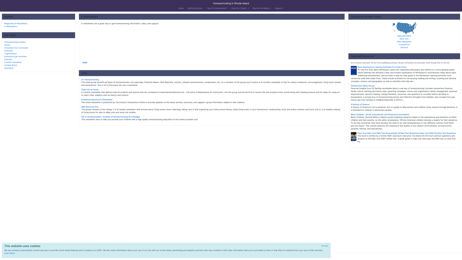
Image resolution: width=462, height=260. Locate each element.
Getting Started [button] (195, 8)
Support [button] (278, 8)
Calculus (8, 59)
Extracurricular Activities (15, 56)
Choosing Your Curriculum (16, 48)
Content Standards (13, 62)
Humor (7, 45)
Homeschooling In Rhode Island (231, 3)
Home (181, 8)
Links (84, 62)
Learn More (9, 253)
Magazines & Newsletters (15, 23)
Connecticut (404, 44)
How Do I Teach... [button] (239, 8)
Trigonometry (10, 53)
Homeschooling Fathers (15, 42)
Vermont (404, 47)
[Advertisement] (153, 43)
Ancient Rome (10, 65)
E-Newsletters (10, 26)
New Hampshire (404, 41)
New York (404, 39)
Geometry (8, 68)
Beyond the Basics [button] (261, 8)
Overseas (8, 50)
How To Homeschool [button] (216, 8)
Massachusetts (404, 36)
